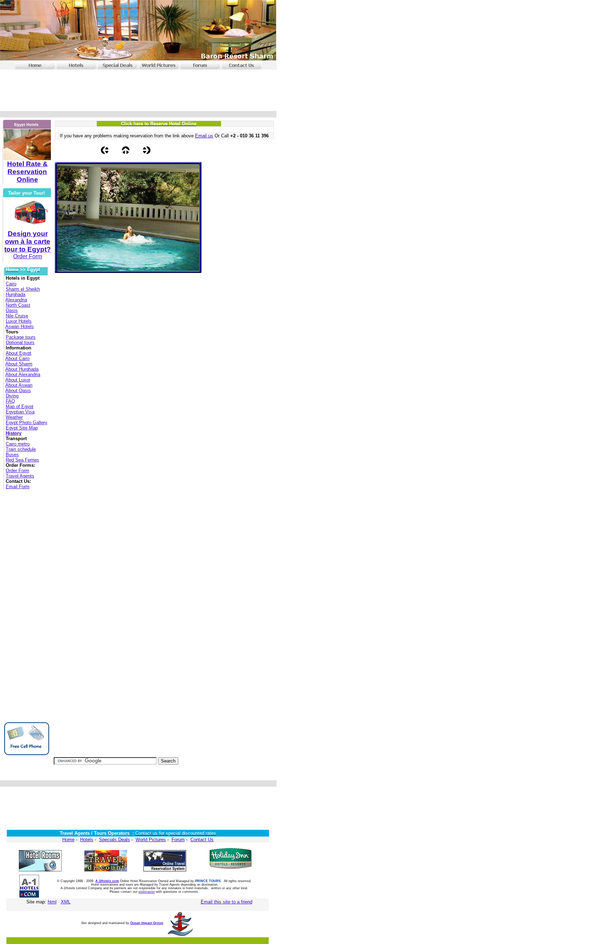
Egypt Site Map (22, 428)
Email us (204, 135)
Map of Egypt (19, 406)
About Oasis (18, 390)
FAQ (10, 401)
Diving (12, 396)
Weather (14, 417)
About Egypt (18, 353)
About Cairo (17, 358)
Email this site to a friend (226, 902)
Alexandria (16, 299)
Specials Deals (114, 839)
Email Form (18, 486)
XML (65, 902)
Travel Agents (20, 476)
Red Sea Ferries (22, 460)
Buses (12, 454)
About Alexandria (22, 374)
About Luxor (17, 380)
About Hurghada (21, 369)
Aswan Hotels (19, 326)
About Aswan (18, 385)
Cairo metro (18, 444)
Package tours (21, 337)
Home (68, 839)
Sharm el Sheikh (23, 289)
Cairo (11, 283)
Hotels (86, 839)
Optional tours (20, 342)
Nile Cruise (17, 315)
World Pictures (151, 839)
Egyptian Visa (20, 412)
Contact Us (202, 839)
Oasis (12, 310)
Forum (178, 839)
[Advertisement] (137, 88)
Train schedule (21, 449)
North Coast (18, 305)
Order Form (17, 470)
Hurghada (15, 294)
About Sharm (18, 363)
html (52, 902)
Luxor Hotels (19, 321)
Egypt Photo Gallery (26, 422)
